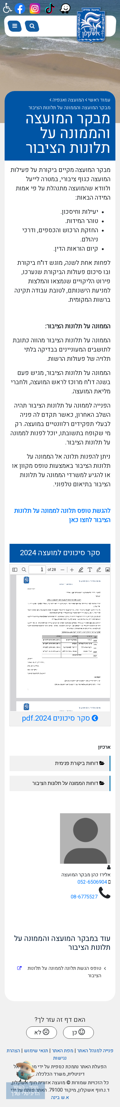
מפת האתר (62, 1050)
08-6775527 (84, 897)
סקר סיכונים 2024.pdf (56, 718)
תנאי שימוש (36, 1050)
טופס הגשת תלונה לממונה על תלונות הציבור (64, 970)
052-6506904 (92, 882)
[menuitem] (57, 972)
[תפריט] (14, 26)
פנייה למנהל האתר (95, 1050)
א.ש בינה (60, 1097)
